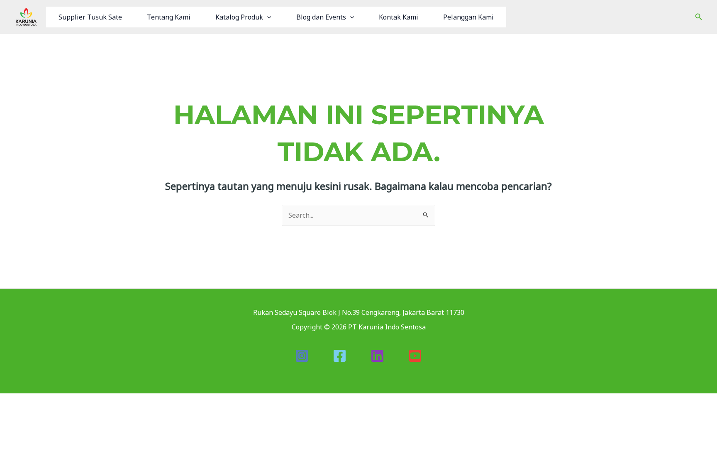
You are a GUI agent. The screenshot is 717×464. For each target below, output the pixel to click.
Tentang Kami (168, 17)
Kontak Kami (398, 17)
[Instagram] (302, 356)
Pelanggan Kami (468, 17)
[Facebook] (339, 356)
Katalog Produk (239, 17)
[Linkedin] (377, 356)
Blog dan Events (321, 17)
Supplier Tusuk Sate (90, 17)
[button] (267, 17)
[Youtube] (415, 356)
